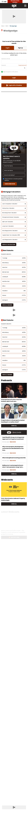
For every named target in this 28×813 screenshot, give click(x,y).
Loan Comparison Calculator (9, 204)
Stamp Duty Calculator (8, 208)
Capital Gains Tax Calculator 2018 (11, 235)
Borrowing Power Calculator (9, 212)
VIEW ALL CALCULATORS (8, 244)
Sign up (20, 48)
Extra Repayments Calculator (10, 230)
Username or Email (5, 58)
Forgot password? (22, 65)
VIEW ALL (14, 426)
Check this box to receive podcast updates (13, 179)
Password (3, 65)
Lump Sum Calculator (8, 226)
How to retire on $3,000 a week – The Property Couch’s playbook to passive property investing (13, 530)
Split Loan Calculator (7, 221)
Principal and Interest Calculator (10, 217)
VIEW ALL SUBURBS (7, 305)
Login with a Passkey (15, 85)
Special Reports (11, 540)
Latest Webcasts (10, 510)
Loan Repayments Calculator (9, 239)
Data (2, 26)
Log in (7, 48)
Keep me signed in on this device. (10, 71)
